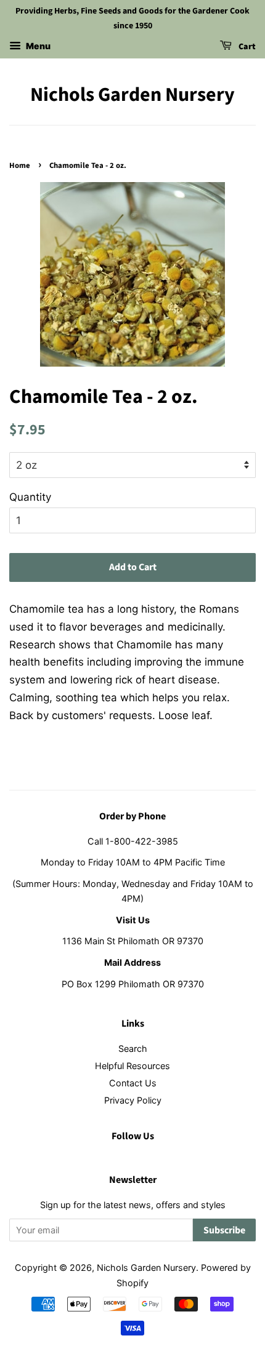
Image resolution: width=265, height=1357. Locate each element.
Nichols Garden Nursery (132, 94)
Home (19, 165)
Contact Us (133, 1083)
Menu (37, 46)
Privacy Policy (132, 1100)
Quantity (30, 497)
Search (132, 1048)
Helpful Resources (132, 1066)
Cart (246, 47)
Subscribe (224, 1230)
